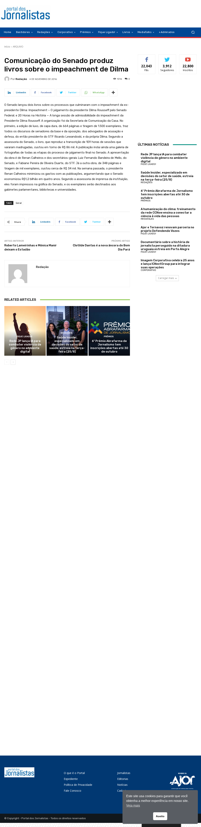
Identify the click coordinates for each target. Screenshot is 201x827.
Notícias (122, 785)
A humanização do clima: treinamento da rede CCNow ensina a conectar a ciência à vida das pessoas (168, 212)
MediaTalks (147, 219)
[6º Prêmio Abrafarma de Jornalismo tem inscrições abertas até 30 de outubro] (109, 331)
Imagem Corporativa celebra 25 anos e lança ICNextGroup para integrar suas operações (168, 264)
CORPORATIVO (148, 270)
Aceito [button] (160, 816)
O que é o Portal (74, 773)
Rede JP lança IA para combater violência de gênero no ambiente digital (25, 346)
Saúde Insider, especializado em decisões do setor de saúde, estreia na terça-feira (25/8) (67, 344)
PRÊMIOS (109, 336)
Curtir (146, 57)
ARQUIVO (18, 46)
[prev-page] (6, 362)
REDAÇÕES (66, 333)
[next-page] (13, 362)
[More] (113, 92)
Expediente (71, 779)
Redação (21, 79)
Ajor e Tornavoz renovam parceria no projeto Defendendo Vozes (167, 229)
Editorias (122, 779)
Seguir (167, 57)
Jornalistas (123, 773)
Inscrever (188, 57)
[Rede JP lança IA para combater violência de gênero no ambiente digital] (25, 331)
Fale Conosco (72, 790)
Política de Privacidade (78, 785)
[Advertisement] (167, 109)
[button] (192, 32)
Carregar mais (166, 278)
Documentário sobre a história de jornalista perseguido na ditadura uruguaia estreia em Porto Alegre (165, 245)
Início (7, 46)
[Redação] (7, 78)
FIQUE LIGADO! (24, 336)
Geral (19, 202)
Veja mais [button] (133, 805)
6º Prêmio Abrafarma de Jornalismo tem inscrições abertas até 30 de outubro (109, 346)
